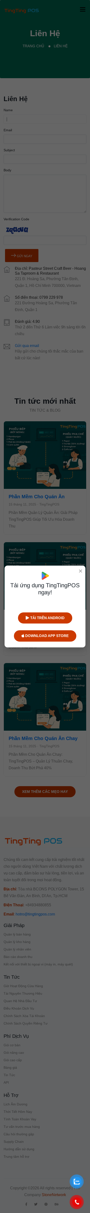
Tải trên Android (47, 618)
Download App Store (46, 636)
